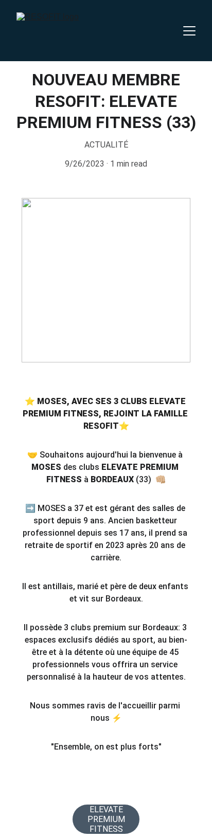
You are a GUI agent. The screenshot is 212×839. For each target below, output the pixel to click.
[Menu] (189, 30)
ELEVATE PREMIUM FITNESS (106, 819)
